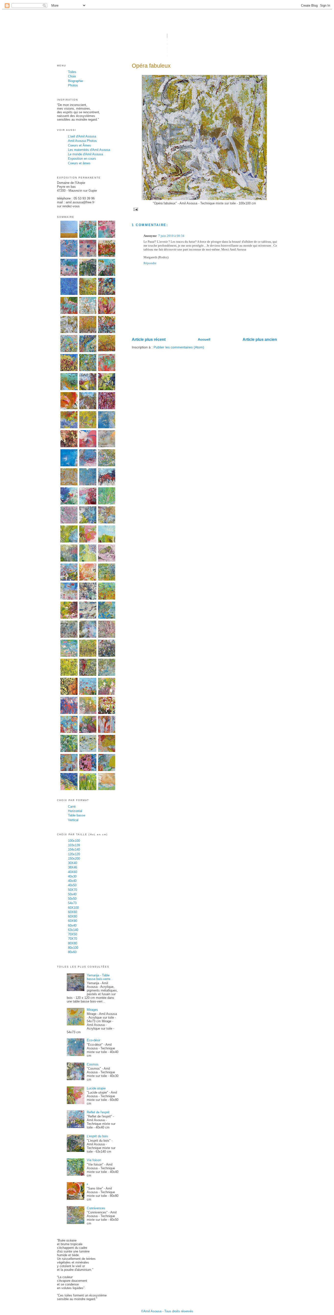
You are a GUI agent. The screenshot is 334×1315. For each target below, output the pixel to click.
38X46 (72, 867)
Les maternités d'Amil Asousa (89, 150)
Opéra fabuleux (151, 66)
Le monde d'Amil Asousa (85, 154)
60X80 (72, 916)
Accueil (204, 339)
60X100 (73, 907)
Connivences (96, 1208)
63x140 (73, 930)
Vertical (73, 820)
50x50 (72, 898)
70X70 (72, 938)
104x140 (74, 849)
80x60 (72, 952)
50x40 (72, 894)
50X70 (72, 890)
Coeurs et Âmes (79, 145)
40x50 (72, 885)
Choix (72, 76)
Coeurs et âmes (79, 163)
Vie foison (94, 1160)
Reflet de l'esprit (98, 1112)
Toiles (72, 72)
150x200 (74, 858)
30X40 (72, 863)
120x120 (74, 854)
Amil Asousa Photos (82, 141)
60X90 (72, 921)
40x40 (72, 881)
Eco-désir (93, 1040)
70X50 (72, 934)
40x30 (72, 876)
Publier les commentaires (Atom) (179, 347)
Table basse (76, 815)
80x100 (73, 948)
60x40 (72, 925)
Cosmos (93, 1064)
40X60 (72, 872)
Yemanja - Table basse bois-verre (98, 977)
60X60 (72, 912)
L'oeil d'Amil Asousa (82, 136)
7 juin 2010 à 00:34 (171, 236)
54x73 (72, 903)
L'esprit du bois (97, 1136)
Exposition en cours (82, 158)
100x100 (74, 841)
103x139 (74, 845)
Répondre (150, 263)
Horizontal (75, 811)
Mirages (92, 1010)
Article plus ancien (260, 339)
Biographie (75, 81)
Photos (73, 85)
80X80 (72, 943)
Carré (72, 806)
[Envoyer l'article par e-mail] (135, 209)
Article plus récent (149, 339)
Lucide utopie (96, 1088)
